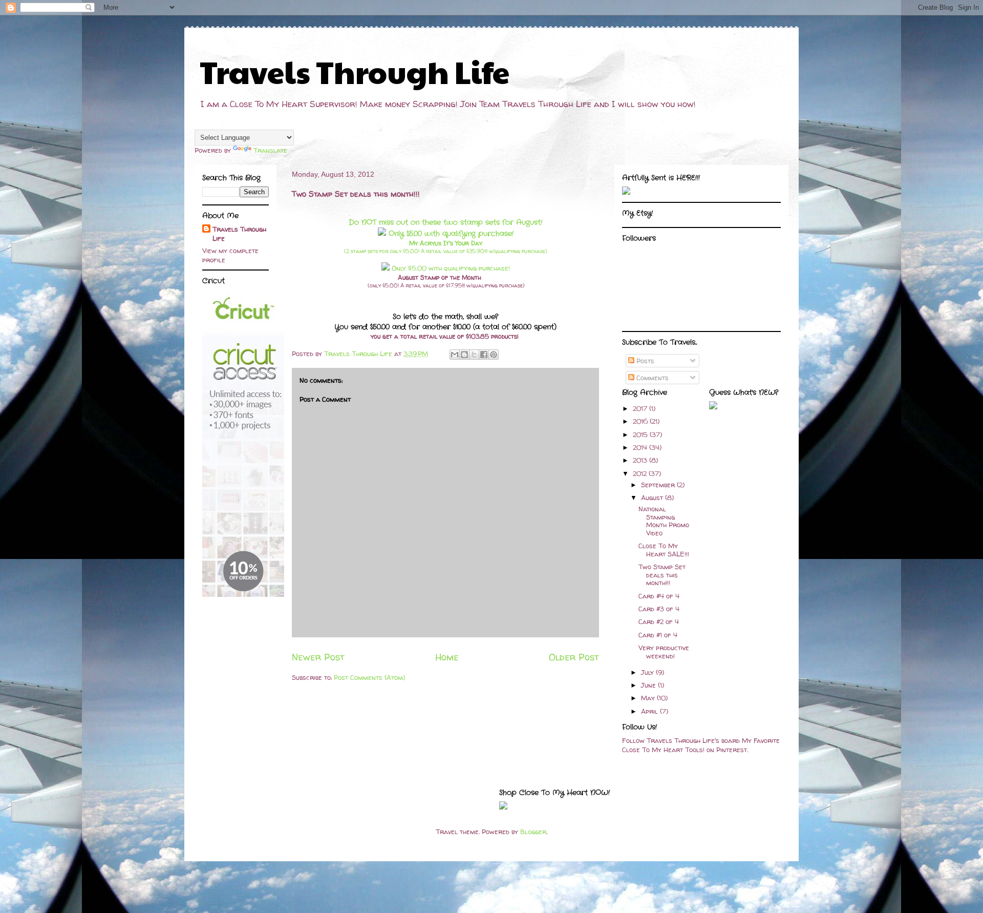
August (653, 497)
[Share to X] (474, 354)
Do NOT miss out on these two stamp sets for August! (445, 222)
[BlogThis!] (464, 354)
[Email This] (455, 354)
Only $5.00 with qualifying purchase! (450, 234)
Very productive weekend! (663, 651)
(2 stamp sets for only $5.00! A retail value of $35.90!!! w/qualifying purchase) (445, 251)
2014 (641, 447)
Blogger (533, 831)
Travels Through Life (354, 71)
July (648, 672)
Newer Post (318, 657)
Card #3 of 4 (658, 608)
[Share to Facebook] (484, 354)
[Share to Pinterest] (493, 354)
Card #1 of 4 (657, 634)
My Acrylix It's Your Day (445, 243)
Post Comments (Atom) (369, 677)
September (659, 484)
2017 (641, 408)
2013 (641, 460)
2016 (641, 421)
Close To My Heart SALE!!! (663, 549)
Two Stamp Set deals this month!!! (662, 574)
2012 (641, 473)
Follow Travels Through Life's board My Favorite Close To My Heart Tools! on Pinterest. (701, 745)
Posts (644, 360)
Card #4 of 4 (658, 595)
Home (447, 657)
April (650, 711)
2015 (641, 434)
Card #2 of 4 (658, 621)
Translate (270, 150)
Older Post (574, 657)
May (649, 697)
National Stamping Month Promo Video (663, 520)
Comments (651, 377)
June (649, 685)
